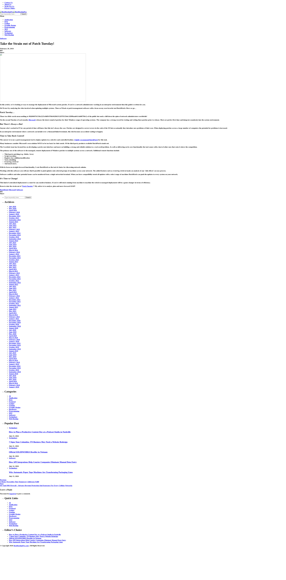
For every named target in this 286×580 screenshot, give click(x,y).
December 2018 (14, 366)
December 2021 (14, 300)
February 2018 (14, 385)
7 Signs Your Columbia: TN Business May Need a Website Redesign (38, 442)
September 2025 (15, 220)
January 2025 (14, 231)
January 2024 (14, 254)
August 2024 (13, 241)
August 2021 (13, 307)
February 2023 (14, 273)
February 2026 (14, 212)
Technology (8, 33)
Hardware (13, 409)
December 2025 (14, 216)
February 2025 (14, 229)
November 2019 (15, 345)
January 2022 (14, 298)
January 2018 (14, 387)
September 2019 (15, 349)
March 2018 (13, 383)
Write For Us (9, 6)
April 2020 (13, 336)
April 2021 (13, 313)
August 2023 (13, 262)
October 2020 (14, 324)
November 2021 (15, 301)
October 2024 (14, 237)
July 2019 (12, 353)
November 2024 (15, 235)
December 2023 (14, 256)
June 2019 (12, 355)
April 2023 (13, 269)
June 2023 (12, 265)
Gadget (7, 23)
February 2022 (14, 296)
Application (8, 20)
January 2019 (14, 364)
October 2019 (14, 347)
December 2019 (14, 343)
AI (10, 396)
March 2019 (13, 360)
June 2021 (12, 309)
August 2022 (13, 284)
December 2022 (14, 277)
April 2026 (13, 210)
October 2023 (14, 260)
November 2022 (15, 279)
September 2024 (15, 239)
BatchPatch (4, 190)
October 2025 (14, 218)
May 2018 (12, 379)
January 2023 (14, 275)
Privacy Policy (9, 8)
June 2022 (12, 288)
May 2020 (12, 334)
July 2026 (12, 206)
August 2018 (13, 374)
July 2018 (12, 376)
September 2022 (15, 282)
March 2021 (13, 315)
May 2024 (12, 246)
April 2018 (13, 381)
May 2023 (12, 267)
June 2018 (12, 377)
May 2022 (12, 290)
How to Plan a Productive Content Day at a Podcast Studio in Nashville (40, 432)
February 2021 (14, 317)
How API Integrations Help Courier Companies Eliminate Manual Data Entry (43, 462)
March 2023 (13, 271)
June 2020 (12, 332)
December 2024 (14, 233)
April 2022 (13, 292)
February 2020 (14, 339)
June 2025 (12, 225)
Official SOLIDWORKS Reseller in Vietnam (28, 452)
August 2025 (13, 222)
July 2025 (12, 224)
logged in (12, 494)
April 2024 (13, 248)
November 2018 (15, 368)
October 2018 (14, 370)
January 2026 (14, 214)
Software (7, 31)
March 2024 (13, 250)
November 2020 (15, 322)
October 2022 (14, 281)
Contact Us (8, 2)
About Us (7, 4)
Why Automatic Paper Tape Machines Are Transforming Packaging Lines (41, 472)
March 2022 (13, 294)
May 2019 (12, 357)
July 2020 (12, 330)
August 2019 (13, 351)
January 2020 (14, 341)
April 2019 (13, 358)
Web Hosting (9, 35)
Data (6, 21)
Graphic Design (10, 25)
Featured (12, 402)
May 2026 (12, 208)
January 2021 (14, 319)
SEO (6, 29)
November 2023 (15, 258)
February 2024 (14, 252)
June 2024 (12, 244)
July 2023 (12, 263)
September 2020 (15, 326)
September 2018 (15, 372)
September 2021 (15, 305)
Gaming (12, 405)
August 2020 (13, 328)
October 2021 (14, 303)
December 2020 (14, 320)
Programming (9, 27)
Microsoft (12, 190)
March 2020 (13, 338)
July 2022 (12, 286)
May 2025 (12, 227)
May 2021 (12, 311)
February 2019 (14, 362)
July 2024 (12, 243)
